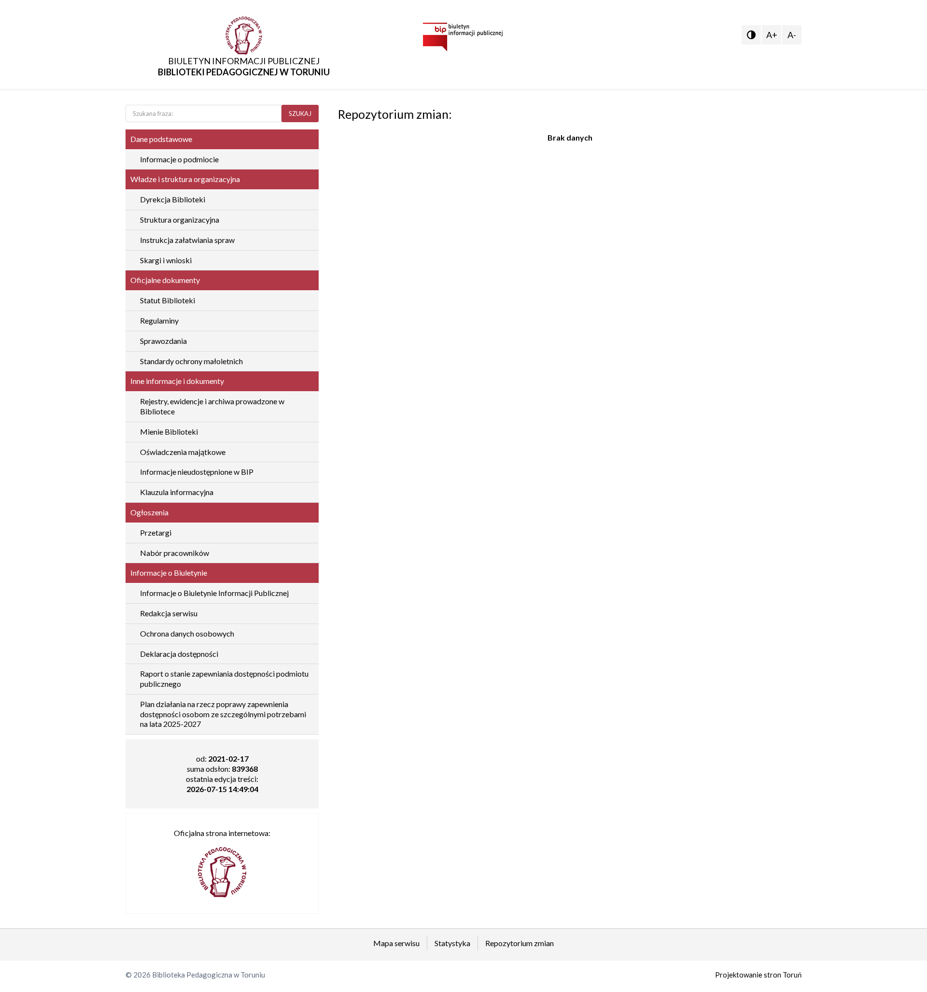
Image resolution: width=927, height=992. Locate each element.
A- (791, 34)
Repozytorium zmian (519, 943)
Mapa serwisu (396, 943)
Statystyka (452, 943)
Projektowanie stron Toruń (758, 974)
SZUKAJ (300, 113)
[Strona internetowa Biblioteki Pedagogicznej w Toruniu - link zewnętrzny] (222, 867)
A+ (771, 34)
